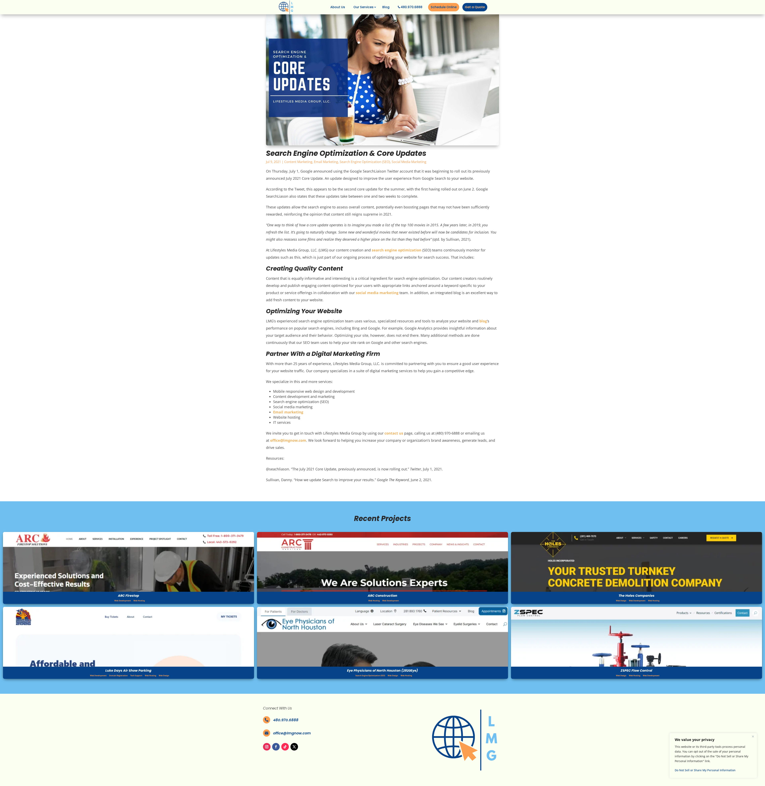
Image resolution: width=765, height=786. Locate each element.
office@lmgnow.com (292, 733)
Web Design (621, 600)
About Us (337, 7)
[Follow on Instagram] (267, 747)
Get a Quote (475, 7)
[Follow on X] (294, 747)
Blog (385, 7)
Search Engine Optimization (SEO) (365, 162)
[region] (713, 755)
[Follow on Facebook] (276, 747)
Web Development (122, 600)
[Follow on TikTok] (285, 747)
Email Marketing (326, 162)
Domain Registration (118, 675)
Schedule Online (444, 7)
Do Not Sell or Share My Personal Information (705, 770)
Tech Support (136, 675)
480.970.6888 (411, 7)
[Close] (752, 736)
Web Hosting (139, 600)
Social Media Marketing (409, 162)
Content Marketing (298, 162)
